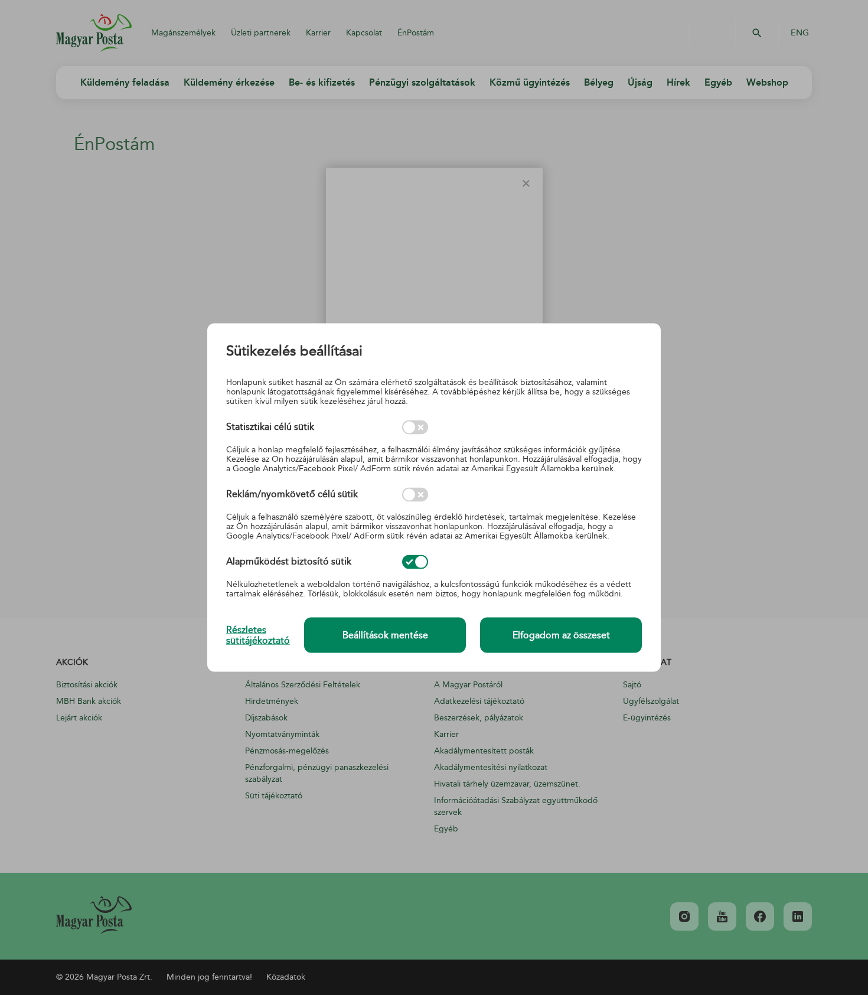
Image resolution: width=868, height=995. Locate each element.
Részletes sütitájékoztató (258, 634)
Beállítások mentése (385, 635)
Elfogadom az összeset (561, 635)
